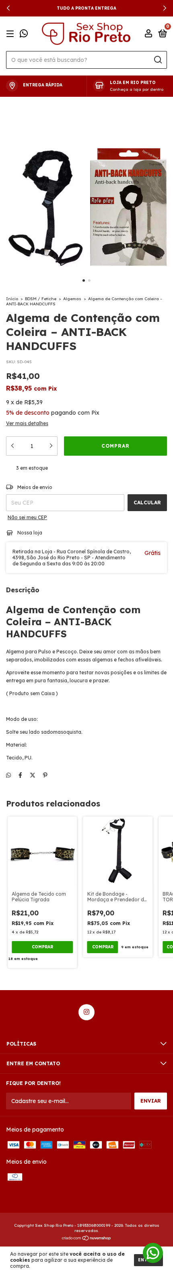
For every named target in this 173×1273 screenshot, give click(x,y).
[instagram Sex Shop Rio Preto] (86, 1012)
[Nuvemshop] (87, 1238)
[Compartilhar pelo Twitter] (32, 775)
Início (12, 298)
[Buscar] (157, 60)
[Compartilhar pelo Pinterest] (45, 775)
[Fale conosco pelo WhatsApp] (24, 34)
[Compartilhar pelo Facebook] (20, 775)
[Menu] (11, 34)
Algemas (72, 298)
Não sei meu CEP (27, 517)
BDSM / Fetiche (40, 298)
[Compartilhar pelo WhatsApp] (8, 775)
